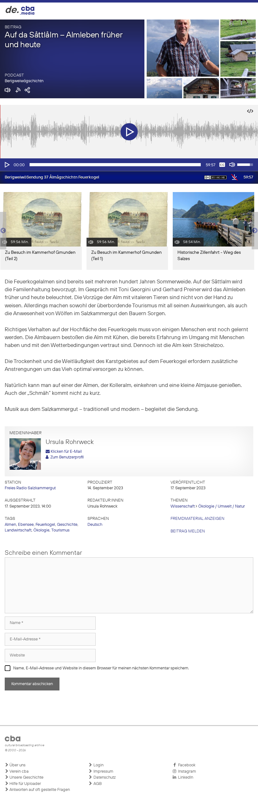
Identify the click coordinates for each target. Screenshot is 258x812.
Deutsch (94, 525)
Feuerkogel (45, 525)
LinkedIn (184, 777)
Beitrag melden (188, 531)
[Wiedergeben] (6, 165)
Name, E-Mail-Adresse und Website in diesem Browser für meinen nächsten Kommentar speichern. (101, 668)
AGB (97, 784)
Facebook (185, 765)
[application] (129, 164)
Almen (10, 525)
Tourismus (60, 530)
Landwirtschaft (18, 530)
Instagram (186, 771)
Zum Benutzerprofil (66, 457)
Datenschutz (104, 777)
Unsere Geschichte (25, 777)
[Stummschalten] (232, 165)
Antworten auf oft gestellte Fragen (39, 790)
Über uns (16, 765)
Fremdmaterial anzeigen (197, 518)
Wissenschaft (183, 506)
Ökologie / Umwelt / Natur (221, 506)
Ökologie (41, 530)
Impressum (103, 771)
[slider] (115, 164)
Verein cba (18, 771)
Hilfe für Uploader (24, 784)
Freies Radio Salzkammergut (30, 488)
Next (255, 231)
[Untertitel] (222, 165)
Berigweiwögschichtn (24, 81)
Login (98, 765)
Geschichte (67, 525)
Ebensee (26, 525)
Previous (3, 231)
